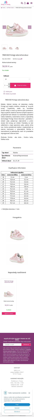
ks (7, 85)
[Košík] (28, 3)
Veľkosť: (6, 76)
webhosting (11, 415)
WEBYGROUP (23, 415)
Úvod (3, 7)
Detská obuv (10, 7)
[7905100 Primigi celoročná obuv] (17, 25)
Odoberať (26, 344)
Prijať (17, 404)
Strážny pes (8, 91)
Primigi (19, 59)
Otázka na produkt (10, 94)
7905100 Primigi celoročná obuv (8, 281)
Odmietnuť (17, 411)
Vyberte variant (9, 313)
